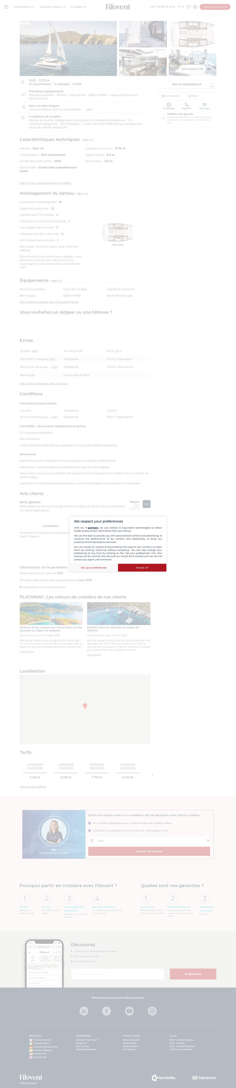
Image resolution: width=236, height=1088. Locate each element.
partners (93, 527)
